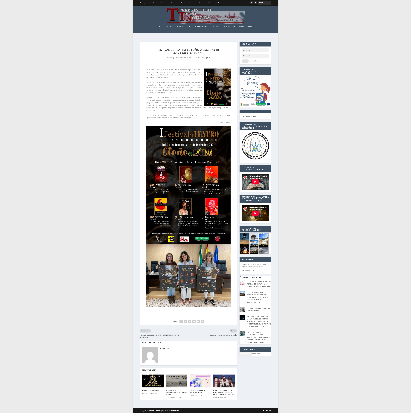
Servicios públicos (206, 3)
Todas (218, 3)
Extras (216, 26)
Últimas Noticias (173, 26)
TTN (188, 26)
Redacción (178, 58)
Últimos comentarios (245, 353)
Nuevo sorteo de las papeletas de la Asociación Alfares (176, 392)
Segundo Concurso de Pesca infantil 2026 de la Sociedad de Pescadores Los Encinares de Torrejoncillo (257, 297)
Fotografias (229, 26)
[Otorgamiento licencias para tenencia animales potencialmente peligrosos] (224, 381)
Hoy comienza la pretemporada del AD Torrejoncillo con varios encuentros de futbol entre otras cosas (258, 337)
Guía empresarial (245, 26)
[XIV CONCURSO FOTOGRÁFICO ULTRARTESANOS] (242, 310)
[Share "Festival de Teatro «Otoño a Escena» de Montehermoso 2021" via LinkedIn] (194, 321)
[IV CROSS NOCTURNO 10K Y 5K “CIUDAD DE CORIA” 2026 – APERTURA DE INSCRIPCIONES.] (242, 283)
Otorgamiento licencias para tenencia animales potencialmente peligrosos (224, 392)
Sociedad (174, 3)
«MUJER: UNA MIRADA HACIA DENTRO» (198, 391)
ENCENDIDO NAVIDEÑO (151, 390)
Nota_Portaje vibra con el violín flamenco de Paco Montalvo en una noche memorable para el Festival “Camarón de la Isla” (259, 321)
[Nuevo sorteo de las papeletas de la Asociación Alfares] (177, 381)
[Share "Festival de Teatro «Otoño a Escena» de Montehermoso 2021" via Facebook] (181, 321)
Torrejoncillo (145, 3)
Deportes (164, 3)
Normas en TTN (248, 271)
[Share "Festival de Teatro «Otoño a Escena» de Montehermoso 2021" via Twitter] (185, 321)
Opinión (184, 3)
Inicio (161, 26)
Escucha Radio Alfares (250, 116)
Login (245, 61)
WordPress (175, 411)
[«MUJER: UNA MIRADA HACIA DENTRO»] (200, 381)
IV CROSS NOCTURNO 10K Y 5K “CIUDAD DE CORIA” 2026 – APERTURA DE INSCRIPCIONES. (259, 284)
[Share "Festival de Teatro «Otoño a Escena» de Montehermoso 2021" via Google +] (190, 321)
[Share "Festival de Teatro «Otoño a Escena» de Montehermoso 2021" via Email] (198, 321)
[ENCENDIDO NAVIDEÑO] (153, 381)
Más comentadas (256, 353)
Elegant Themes (155, 411)
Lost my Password (255, 61)
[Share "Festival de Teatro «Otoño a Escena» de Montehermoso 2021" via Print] (202, 321)
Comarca (192, 3)
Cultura (155, 3)
